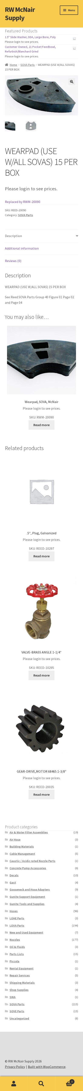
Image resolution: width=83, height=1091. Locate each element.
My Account (14, 1084)
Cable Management (22, 854)
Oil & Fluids (17, 947)
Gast (13, 882)
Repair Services (20, 975)
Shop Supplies (19, 990)
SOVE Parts (17, 1011)
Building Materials (22, 846)
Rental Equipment (21, 968)
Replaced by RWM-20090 (22, 202)
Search (41, 1084)
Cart (64, 1080)
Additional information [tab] (22, 248)
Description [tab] (13, 236)
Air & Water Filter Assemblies (29, 832)
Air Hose (15, 839)
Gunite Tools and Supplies (27, 904)
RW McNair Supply (20, 13)
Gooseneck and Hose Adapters (30, 889)
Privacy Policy (15, 1067)
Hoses (14, 911)
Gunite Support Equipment (27, 897)
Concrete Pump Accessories (28, 868)
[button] (71, 81)
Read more (41, 425)
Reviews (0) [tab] (13, 261)
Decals (14, 875)
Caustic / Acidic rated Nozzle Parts (32, 861)
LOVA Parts (17, 925)
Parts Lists (17, 954)
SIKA (13, 997)
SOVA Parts (27, 65)
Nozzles (15, 940)
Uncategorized (19, 1018)
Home (13, 65)
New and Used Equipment (26, 932)
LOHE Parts (17, 918)
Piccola (14, 961)
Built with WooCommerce (47, 1067)
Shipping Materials (22, 983)
